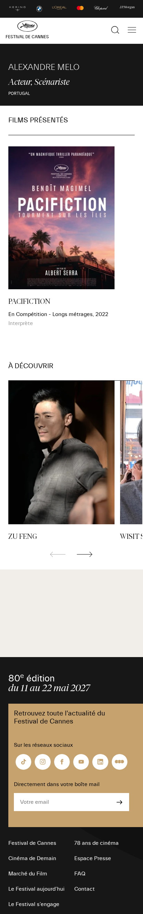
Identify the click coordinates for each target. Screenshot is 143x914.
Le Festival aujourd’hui (36, 889)
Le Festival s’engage (33, 904)
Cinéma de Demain (32, 858)
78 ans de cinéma (96, 843)
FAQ (79, 874)
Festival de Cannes (32, 843)
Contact (84, 889)
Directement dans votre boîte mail (57, 784)
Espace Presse (92, 858)
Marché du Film (27, 874)
